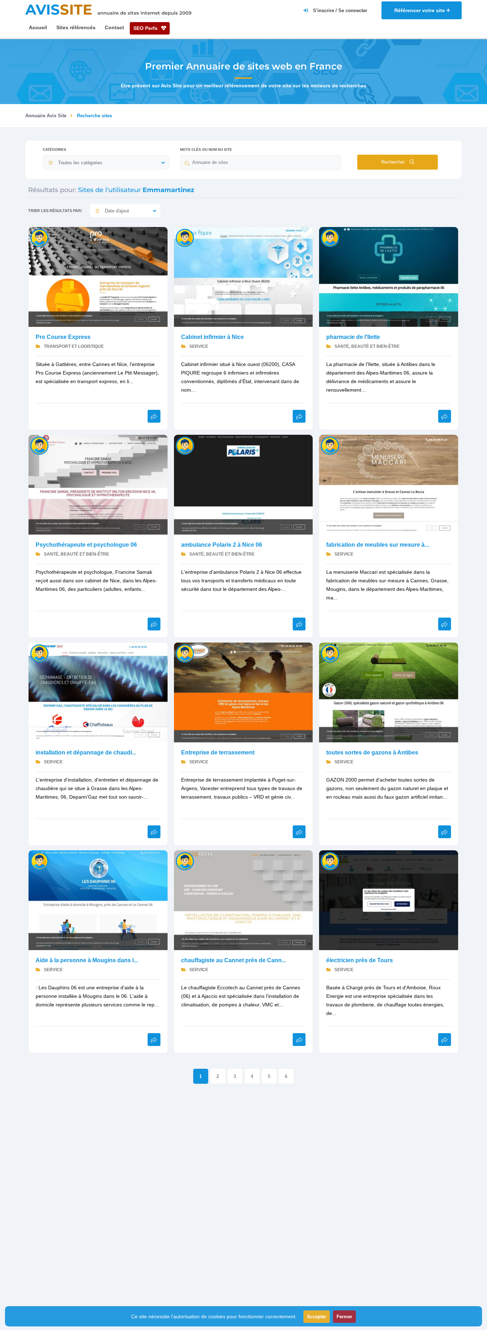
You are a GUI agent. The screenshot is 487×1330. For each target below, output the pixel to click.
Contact (114, 27)
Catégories (54, 149)
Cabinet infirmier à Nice (212, 337)
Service (198, 346)
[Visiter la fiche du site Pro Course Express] (98, 276)
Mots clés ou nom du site (206, 149)
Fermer (344, 1316)
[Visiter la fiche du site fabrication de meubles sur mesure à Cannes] (388, 484)
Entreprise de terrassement (218, 752)
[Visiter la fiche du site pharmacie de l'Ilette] (388, 276)
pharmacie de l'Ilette (353, 337)
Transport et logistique (73, 346)
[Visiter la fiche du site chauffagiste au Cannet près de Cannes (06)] (243, 899)
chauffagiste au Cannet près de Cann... (233, 960)
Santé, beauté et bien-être (366, 346)
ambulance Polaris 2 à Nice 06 (221, 545)
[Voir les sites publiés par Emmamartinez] (39, 237)
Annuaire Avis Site (45, 115)
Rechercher (393, 162)
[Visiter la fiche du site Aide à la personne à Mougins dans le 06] (98, 899)
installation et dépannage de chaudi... (86, 752)
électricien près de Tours (359, 960)
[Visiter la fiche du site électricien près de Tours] (388, 899)
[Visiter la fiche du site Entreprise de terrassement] (243, 692)
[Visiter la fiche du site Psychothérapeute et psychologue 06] (98, 484)
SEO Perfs (146, 28)
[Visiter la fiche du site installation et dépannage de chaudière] (98, 692)
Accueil (38, 27)
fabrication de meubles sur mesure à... (377, 545)
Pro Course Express (63, 337)
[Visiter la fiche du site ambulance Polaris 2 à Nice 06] (243, 484)
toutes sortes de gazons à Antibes (372, 752)
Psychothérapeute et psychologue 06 (86, 545)
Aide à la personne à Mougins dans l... (87, 960)
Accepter (316, 1316)
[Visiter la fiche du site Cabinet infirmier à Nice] (243, 276)
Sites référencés (76, 27)
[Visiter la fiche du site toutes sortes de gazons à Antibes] (388, 692)
